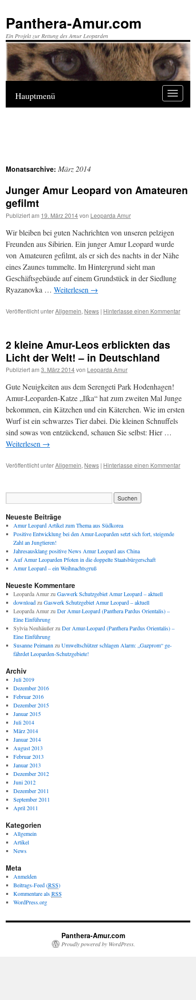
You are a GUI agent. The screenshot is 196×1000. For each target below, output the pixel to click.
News (91, 311)
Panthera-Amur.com (74, 22)
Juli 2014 (23, 722)
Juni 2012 (24, 782)
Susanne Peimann (33, 645)
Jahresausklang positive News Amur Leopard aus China (76, 551)
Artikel (21, 842)
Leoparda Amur (110, 215)
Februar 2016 (28, 696)
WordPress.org (30, 902)
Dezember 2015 (31, 705)
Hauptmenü (35, 95)
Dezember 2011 (31, 790)
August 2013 (28, 748)
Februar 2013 (28, 756)
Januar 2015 (27, 713)
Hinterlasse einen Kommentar (141, 311)
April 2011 (25, 808)
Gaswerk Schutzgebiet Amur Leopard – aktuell (110, 594)
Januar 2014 (27, 739)
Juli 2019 (23, 679)
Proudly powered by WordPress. (98, 944)
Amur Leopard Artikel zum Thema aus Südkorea (68, 525)
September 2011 (31, 799)
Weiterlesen (76, 289)
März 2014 (25, 731)
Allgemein (68, 311)
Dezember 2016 (31, 688)
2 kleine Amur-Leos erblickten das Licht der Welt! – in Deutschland (88, 350)
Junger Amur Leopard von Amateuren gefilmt (97, 196)
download (24, 602)
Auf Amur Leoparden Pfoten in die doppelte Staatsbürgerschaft (84, 559)
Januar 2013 (27, 765)
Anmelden (25, 876)
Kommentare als (37, 893)
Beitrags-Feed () (36, 885)
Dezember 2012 (31, 773)
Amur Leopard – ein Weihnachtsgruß (55, 568)
